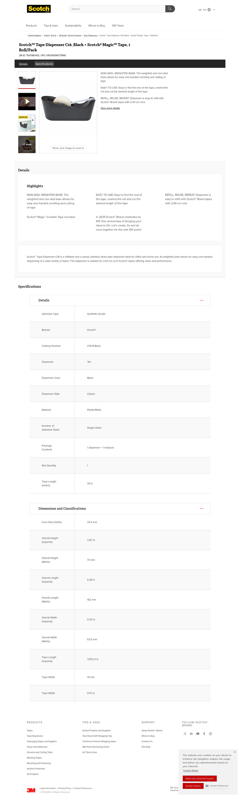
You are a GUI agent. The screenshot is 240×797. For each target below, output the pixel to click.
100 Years (118, 25)
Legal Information (48, 788)
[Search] (170, 8)
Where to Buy (96, 25)
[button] (217, 786)
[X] (185, 733)
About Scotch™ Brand (152, 730)
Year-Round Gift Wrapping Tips (97, 736)
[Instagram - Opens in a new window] (210, 733)
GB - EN (203, 10)
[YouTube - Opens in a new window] (197, 733)
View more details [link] (110, 108)
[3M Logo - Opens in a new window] (39, 9)
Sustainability (73, 25)
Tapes (30, 730)
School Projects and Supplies (96, 730)
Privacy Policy (64, 788)
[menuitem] (23, 63)
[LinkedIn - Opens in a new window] (191, 733)
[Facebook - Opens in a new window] (204, 733)
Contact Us (147, 741)
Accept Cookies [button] (193, 786)
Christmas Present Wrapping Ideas (99, 741)
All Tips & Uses (89, 752)
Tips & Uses (51, 25)
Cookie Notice (191, 770)
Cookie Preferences (82, 788)
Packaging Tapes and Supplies (42, 741)
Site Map (146, 747)
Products (31, 25)
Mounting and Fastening (39, 763)
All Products (33, 774)
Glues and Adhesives (37, 747)
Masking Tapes (34, 757)
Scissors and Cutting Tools (40, 752)
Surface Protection (36, 768)
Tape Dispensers (35, 736)
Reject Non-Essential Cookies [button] (200, 778)
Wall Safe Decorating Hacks (95, 747)
